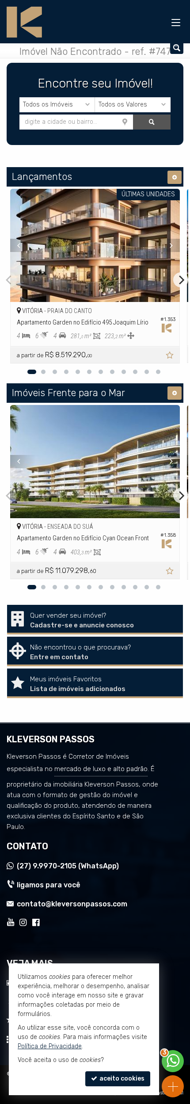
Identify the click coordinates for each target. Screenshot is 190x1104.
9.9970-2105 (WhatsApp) (68, 866)
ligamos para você (48, 885)
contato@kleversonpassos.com (72, 904)
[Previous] (23, 245)
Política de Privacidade (50, 1046)
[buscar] (152, 122)
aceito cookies (121, 1078)
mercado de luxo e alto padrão (101, 769)
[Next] (167, 245)
